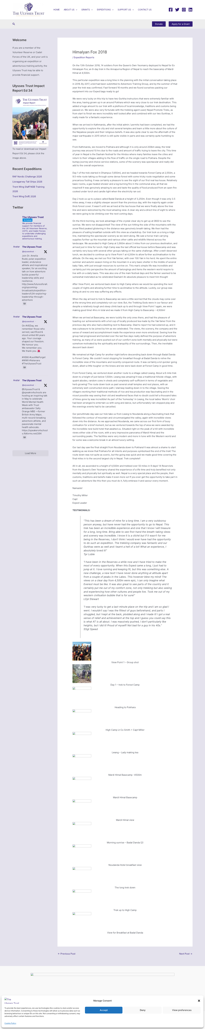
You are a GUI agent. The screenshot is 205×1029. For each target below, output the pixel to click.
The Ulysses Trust (32, 246)
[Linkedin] (190, 10)
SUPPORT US (124, 9)
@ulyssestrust (28, 251)
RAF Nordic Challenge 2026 (27, 176)
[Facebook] (171, 10)
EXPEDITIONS (104, 9)
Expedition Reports (84, 57)
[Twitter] (177, 10)
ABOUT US (69, 9)
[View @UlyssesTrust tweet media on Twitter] (24, 303)
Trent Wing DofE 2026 (24, 196)
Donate (159, 24)
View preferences (181, 1010)
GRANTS (85, 9)
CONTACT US (145, 9)
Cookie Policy (10, 1023)
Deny (143, 1010)
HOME (56, 9)
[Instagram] (184, 10)
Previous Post (66, 953)
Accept (104, 1010)
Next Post (185, 953)
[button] (198, 1000)
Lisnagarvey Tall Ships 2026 (27, 181)
